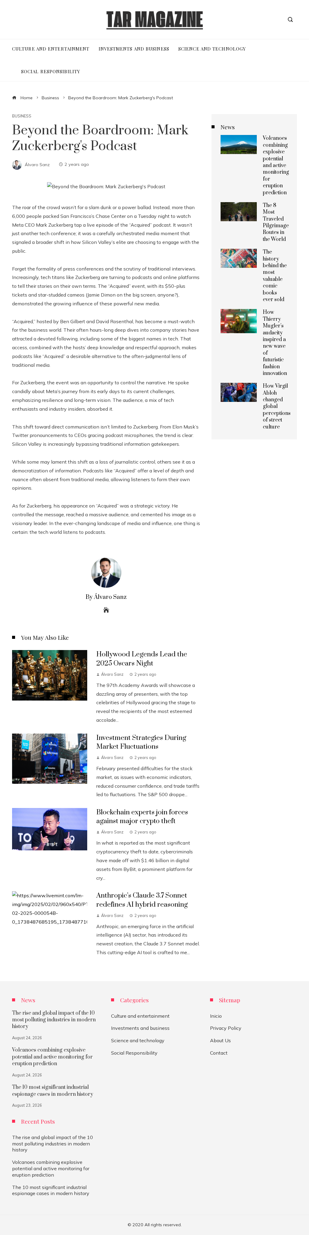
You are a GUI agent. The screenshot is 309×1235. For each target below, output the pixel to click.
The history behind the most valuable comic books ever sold (275, 276)
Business (21, 116)
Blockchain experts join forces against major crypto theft (142, 817)
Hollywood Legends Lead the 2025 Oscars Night (141, 659)
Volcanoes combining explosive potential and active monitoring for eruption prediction (276, 165)
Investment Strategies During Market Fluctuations (141, 742)
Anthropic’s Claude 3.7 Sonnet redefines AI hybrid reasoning (142, 900)
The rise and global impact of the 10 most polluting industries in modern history (54, 1020)
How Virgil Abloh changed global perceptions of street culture (277, 406)
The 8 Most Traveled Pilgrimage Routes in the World (276, 222)
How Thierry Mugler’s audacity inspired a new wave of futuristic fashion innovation (275, 343)
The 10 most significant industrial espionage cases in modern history (52, 1090)
